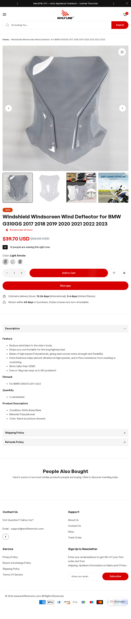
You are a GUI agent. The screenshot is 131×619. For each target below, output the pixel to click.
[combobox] (65, 25)
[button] (17, 3)
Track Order (75, 537)
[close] (126, 3)
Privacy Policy (10, 557)
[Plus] (22, 273)
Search (120, 24)
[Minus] (7, 273)
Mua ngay (65, 285)
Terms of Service (13, 574)
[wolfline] (65, 14)
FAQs (71, 531)
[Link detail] (6, 537)
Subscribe (115, 576)
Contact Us (74, 525)
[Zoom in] (122, 52)
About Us (73, 520)
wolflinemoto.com (30, 596)
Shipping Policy (11, 568)
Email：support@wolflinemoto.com (23, 528)
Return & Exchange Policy (17, 562)
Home (6, 39)
